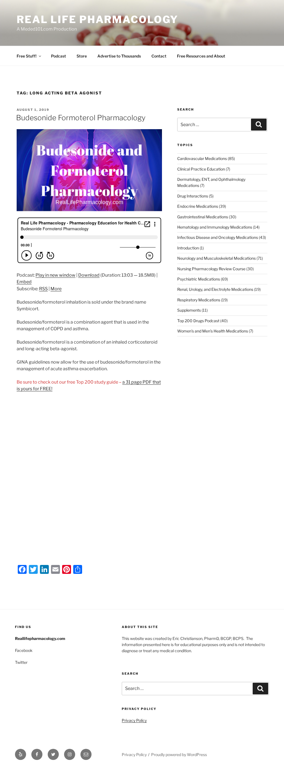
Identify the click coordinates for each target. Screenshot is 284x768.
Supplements (189, 310)
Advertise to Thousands (119, 56)
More (56, 288)
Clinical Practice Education (201, 169)
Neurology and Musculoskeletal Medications (216, 258)
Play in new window (55, 275)
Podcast (58, 56)
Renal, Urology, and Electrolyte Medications (215, 289)
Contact (158, 56)
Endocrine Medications (197, 206)
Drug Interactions (192, 196)
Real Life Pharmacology (97, 19)
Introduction (188, 248)
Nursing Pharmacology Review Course (211, 268)
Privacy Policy (134, 720)
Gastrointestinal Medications (202, 216)
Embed (24, 281)
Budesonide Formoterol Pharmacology (81, 117)
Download (89, 275)
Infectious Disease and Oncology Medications (217, 237)
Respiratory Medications (198, 299)
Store (82, 56)
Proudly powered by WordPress (179, 754)
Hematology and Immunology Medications (214, 227)
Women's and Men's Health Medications (212, 331)
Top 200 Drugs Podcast (198, 320)
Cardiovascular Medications (202, 158)
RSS (43, 288)
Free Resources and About (201, 56)
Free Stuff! (27, 56)
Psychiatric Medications (198, 279)
